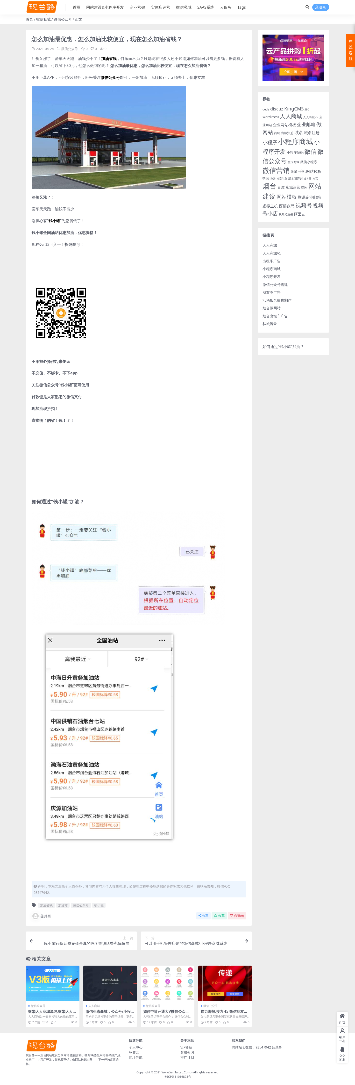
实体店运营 (160, 7)
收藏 (221, 916)
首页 (76, 7)
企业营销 (137, 7)
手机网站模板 (309, 171)
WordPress (271, 117)
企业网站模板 (284, 124)
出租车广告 (272, 260)
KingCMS (294, 109)
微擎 (294, 171)
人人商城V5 (310, 117)
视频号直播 (286, 214)
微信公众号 (63, 19)
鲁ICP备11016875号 (177, 1077)
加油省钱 (46, 905)
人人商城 (94, 1006)
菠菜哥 (45, 916)
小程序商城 (295, 141)
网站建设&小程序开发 (105, 7)
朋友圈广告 (272, 292)
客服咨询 (187, 1052)
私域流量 (270, 323)
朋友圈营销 (295, 178)
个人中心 (135, 1047)
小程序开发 (272, 276)
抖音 (266, 178)
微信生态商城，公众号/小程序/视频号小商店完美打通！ (108, 1013)
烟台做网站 (272, 308)
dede (266, 109)
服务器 (308, 178)
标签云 (134, 1052)
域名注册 (312, 132)
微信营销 (276, 170)
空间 (304, 187)
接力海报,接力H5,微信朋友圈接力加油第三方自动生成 (224, 1013)
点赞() (239, 916)
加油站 (63, 905)
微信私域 (184, 7)
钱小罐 (99, 905)
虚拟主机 (270, 206)
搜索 (273, 178)
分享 (205, 916)
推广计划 (187, 1057)
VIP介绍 (186, 1047)
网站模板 (287, 196)
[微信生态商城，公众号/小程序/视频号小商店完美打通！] (110, 983)
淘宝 (315, 178)
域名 (298, 132)
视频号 (303, 205)
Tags (241, 7)
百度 (281, 187)
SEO (307, 109)
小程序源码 (295, 152)
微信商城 (293, 162)
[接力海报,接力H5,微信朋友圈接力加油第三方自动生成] (225, 983)
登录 (322, 7)
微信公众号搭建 (275, 284)
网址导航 (135, 1057)
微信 (311, 151)
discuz (276, 109)
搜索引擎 (282, 178)
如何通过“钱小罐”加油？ (283, 346)
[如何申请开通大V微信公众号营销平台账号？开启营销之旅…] (167, 983)
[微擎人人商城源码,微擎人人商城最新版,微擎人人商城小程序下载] (52, 983)
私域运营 (293, 187)
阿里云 (299, 213)
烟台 (270, 186)
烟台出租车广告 (275, 315)
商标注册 (287, 133)
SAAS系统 (205, 7)
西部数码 (286, 206)
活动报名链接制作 (277, 300)
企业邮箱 (306, 124)
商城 (277, 133)
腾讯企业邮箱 (309, 197)
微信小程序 (308, 162)
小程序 (270, 142)
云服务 (226, 7)
